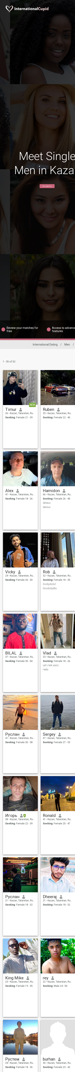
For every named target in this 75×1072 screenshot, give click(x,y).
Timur (10, 409)
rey (45, 978)
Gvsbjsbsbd (49, 584)
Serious (47, 507)
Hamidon (51, 490)
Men (67, 344)
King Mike (14, 978)
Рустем (12, 1059)
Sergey (49, 734)
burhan (49, 1059)
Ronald (49, 815)
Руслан (12, 734)
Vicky (10, 571)
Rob (46, 571)
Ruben (48, 409)
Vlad (47, 653)
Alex (9, 490)
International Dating (45, 344)
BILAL (11, 653)
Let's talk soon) (51, 665)
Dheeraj (50, 896)
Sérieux (47, 503)
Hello (45, 669)
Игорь (11, 815)
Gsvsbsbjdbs (50, 588)
